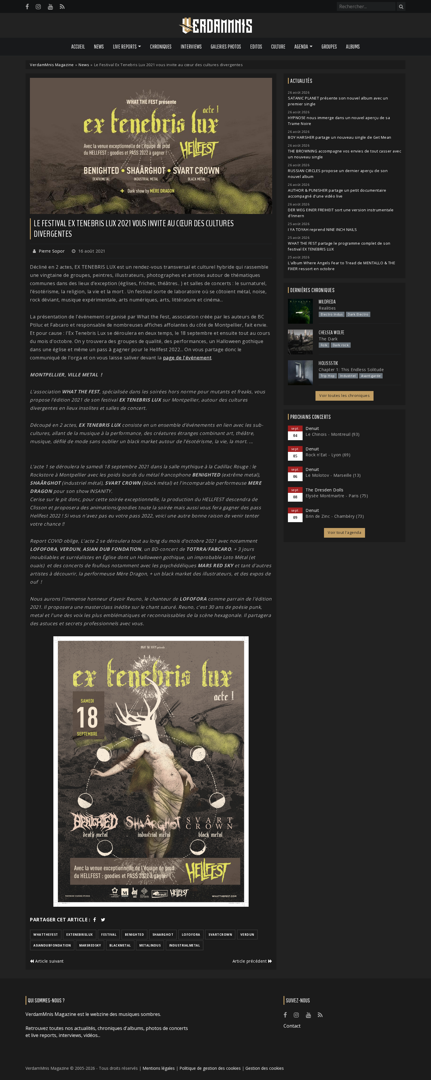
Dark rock (341, 345)
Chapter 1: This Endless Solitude (351, 369)
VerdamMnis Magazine (52, 64)
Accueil (78, 46)
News (99, 46)
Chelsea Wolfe (332, 332)
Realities (327, 308)
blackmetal (120, 945)
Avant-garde (371, 376)
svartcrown (220, 934)
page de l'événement (187, 357)
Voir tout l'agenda (344, 532)
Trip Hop (328, 376)
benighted (134, 934)
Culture (278, 46)
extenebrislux (79, 934)
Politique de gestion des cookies (210, 1068)
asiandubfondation (52, 945)
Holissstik (328, 363)
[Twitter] (103, 919)
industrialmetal (184, 945)
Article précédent (250, 961)
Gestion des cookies (264, 1068)
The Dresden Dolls (325, 490)
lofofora (191, 934)
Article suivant (49, 961)
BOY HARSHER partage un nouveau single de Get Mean (339, 137)
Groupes (329, 46)
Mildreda (327, 301)
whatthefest (45, 934)
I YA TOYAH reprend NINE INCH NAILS (322, 229)
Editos (256, 46)
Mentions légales (158, 1068)
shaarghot (163, 934)
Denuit (312, 428)
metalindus (150, 945)
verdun (247, 934)
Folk (324, 345)
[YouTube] (50, 7)
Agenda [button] (301, 46)
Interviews (191, 46)
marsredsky (90, 945)
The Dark (328, 339)
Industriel (348, 376)
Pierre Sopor (52, 251)
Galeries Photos (226, 46)
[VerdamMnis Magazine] (215, 26)
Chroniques (161, 46)
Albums (353, 46)
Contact (292, 1026)
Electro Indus (332, 314)
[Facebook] (27, 7)
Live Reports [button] (125, 46)
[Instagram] (38, 7)
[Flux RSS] (62, 7)
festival (108, 934)
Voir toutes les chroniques (344, 395)
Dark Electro (358, 314)
